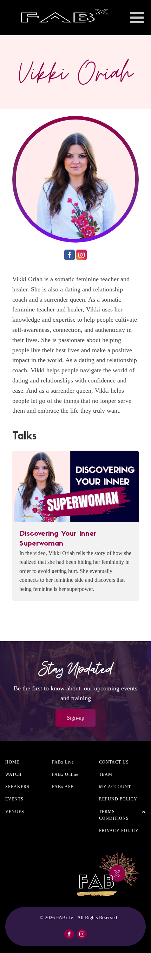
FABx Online (65, 774)
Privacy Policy (119, 830)
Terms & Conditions (122, 815)
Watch (13, 774)
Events (14, 799)
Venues (14, 811)
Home (12, 762)
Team (105, 774)
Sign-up (75, 718)
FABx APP (63, 786)
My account (115, 786)
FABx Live (63, 762)
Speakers (17, 786)
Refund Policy (118, 799)
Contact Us (114, 762)
